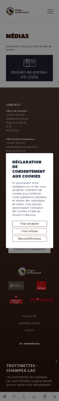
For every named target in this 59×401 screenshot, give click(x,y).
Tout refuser (29, 231)
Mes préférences (29, 238)
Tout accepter (29, 223)
